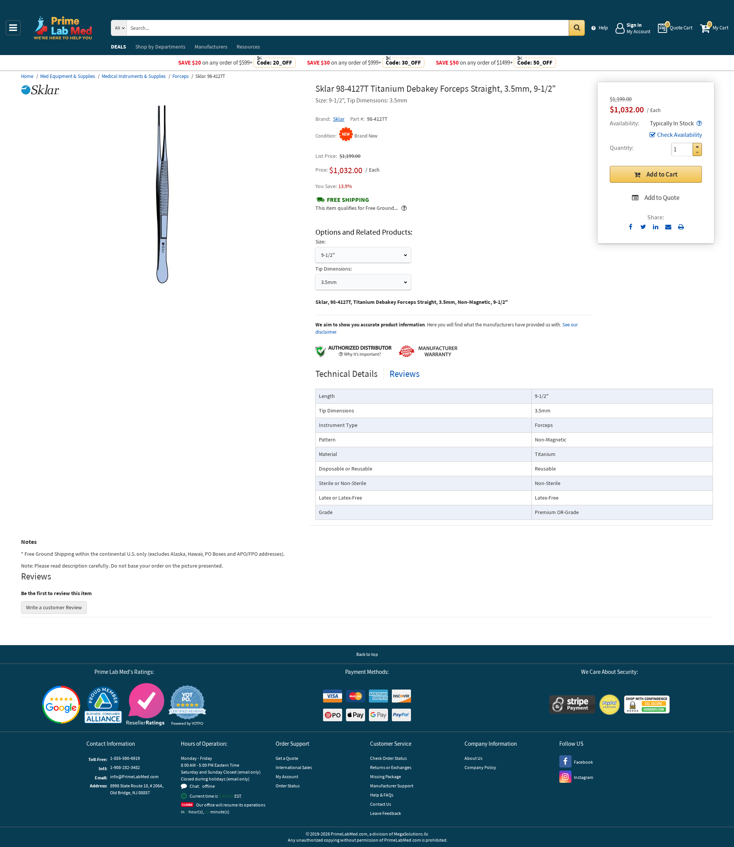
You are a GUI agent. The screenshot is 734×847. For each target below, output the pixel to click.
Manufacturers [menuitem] (211, 46)
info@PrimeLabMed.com (134, 776)
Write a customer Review (54, 607)
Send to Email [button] (668, 227)
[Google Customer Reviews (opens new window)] (61, 705)
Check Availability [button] (679, 134)
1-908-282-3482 (125, 767)
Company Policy (480, 767)
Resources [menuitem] (248, 46)
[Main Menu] (13, 27)
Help (603, 27)
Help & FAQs (381, 795)
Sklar (338, 118)
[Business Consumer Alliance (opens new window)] (103, 705)
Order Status (288, 786)
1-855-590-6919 (125, 758)
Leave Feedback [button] (385, 813)
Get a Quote (287, 758)
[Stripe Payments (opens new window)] (572, 705)
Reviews (405, 373)
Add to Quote (662, 197)
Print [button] (681, 226)
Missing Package (385, 776)
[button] (698, 123)
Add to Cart (661, 174)
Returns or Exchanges (390, 767)
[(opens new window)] (165, 288)
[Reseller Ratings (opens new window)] (145, 705)
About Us (473, 758)
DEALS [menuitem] (118, 46)
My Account (287, 776)
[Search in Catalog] (577, 28)
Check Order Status (388, 758)
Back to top (367, 654)
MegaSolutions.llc (411, 834)
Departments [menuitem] (160, 46)
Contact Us (380, 804)
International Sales (294, 767)
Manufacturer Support (391, 786)
